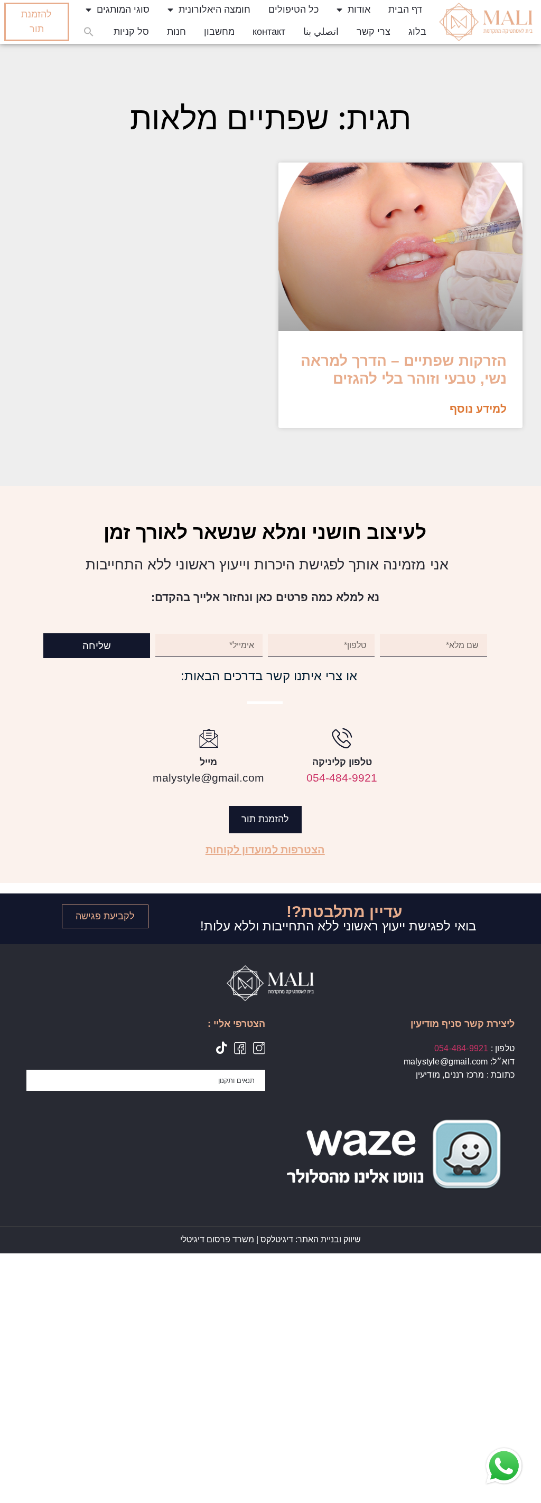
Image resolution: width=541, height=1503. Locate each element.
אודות (359, 9)
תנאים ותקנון (236, 1080)
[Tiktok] (221, 1048)
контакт (269, 31)
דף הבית (405, 9)
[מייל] (209, 738)
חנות (176, 31)
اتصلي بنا (321, 31)
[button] (89, 32)
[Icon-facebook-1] (240, 1048)
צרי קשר (373, 31)
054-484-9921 (341, 778)
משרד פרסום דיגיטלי (217, 1239)
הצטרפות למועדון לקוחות (265, 849)
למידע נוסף (478, 409)
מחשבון (219, 31)
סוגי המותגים (123, 9)
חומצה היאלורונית (214, 9)
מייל (208, 762)
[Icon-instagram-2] (259, 1048)
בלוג (417, 31)
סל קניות (131, 31)
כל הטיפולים (293, 9)
